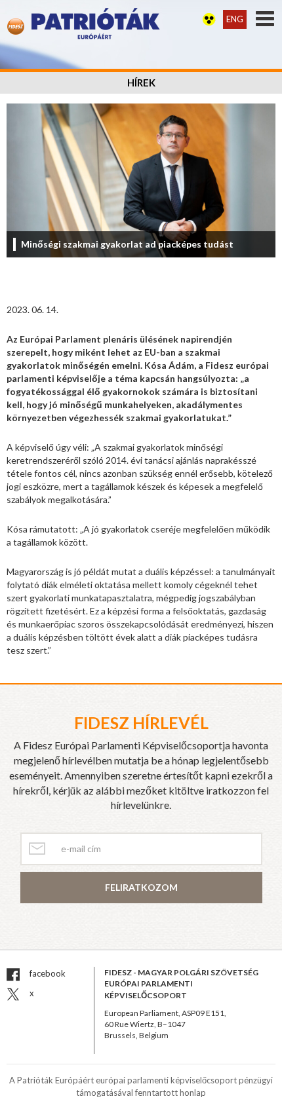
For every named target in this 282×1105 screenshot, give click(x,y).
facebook (47, 973)
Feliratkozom (141, 887)
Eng (234, 19)
